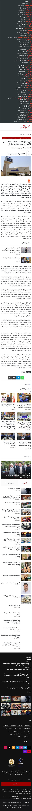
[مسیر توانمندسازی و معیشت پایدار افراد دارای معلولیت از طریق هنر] (26, 622)
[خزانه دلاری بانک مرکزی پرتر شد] (26, 505)
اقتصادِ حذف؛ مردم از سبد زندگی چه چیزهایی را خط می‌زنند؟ (11, 548)
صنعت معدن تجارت (7, 138)
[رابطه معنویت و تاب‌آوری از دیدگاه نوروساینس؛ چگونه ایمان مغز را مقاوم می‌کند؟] (26, 645)
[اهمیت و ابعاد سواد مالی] (26, 608)
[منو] (2, 127)
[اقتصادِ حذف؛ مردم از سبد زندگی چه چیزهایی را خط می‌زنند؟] (26, 549)
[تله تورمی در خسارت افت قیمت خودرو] (26, 588)
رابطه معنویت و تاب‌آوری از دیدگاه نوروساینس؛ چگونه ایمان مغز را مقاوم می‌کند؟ (11, 644)
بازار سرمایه (13, 725)
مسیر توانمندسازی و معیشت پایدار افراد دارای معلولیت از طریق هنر (11, 621)
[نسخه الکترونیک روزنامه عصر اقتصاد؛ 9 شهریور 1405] (26, 637)
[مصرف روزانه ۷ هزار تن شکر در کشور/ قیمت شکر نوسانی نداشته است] (26, 512)
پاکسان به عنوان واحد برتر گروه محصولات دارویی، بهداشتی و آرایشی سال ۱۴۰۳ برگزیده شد (11, 250)
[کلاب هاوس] (25, 751)
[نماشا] (29, 751)
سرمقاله (23, 731)
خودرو (10, 728)
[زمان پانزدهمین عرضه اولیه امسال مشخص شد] (26, 519)
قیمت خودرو (12, 734)
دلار (6, 728)
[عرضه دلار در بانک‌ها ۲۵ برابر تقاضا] (26, 599)
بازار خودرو (20, 725)
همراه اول (19, 737)
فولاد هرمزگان (20, 734)
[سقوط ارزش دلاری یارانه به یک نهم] (26, 577)
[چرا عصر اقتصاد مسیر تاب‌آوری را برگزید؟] (26, 615)
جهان (15, 728)
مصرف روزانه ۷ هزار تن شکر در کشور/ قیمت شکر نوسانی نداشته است (11, 511)
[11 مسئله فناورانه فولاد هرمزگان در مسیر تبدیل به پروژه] (26, 630)
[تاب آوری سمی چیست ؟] (26, 491)
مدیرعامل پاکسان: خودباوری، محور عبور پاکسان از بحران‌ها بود (8, 405)
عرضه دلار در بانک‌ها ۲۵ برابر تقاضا (12, 596)
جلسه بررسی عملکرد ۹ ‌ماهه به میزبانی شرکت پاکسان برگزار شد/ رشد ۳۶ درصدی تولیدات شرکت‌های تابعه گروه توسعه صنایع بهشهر (8, 424)
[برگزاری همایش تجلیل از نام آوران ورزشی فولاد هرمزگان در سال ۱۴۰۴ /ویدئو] (26, 540)
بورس (20, 728)
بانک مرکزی (6, 725)
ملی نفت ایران (27, 737)
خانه (28, 134)
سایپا (29, 731)
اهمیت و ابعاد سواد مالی (14, 605)
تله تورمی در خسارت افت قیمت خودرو (10, 583)
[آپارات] (5, 747)
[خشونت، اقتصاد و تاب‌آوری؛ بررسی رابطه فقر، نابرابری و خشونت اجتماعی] (26, 497)
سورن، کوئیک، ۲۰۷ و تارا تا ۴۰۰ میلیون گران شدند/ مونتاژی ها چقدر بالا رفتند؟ (11, 526)
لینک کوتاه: (29, 154)
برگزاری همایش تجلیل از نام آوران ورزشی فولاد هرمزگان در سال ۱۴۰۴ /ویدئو (17, 477)
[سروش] (9, 747)
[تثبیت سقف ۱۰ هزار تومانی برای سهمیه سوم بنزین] (26, 557)
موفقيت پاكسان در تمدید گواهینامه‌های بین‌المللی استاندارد (9, 443)
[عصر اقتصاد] (25, 126)
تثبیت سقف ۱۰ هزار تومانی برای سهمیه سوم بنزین (11, 555)
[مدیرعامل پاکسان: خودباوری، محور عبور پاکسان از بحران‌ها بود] (8, 397)
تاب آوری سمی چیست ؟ (14, 488)
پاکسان (23, 372)
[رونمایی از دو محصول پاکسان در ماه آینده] (26, 260)
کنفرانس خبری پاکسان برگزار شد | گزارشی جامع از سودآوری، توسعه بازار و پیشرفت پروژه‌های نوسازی (24, 425)
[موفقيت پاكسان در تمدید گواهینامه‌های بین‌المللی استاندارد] (8, 436)
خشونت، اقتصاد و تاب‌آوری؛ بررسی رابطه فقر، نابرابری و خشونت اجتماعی (11, 497)
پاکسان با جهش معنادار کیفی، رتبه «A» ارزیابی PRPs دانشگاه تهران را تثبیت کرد (24, 405)
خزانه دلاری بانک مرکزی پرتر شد (12, 502)
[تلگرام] (18, 377)
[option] (16, 470)
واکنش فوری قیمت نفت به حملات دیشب (11, 533)
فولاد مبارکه (27, 734)
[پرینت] (10, 377)
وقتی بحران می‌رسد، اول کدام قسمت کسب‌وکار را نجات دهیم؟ (11, 563)
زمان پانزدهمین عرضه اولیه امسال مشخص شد (12, 518)
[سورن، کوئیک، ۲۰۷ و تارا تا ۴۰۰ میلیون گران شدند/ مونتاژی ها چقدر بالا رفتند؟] (26, 526)
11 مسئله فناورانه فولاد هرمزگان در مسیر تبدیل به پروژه (11, 628)
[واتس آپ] (22, 377)
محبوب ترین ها (9, 483)
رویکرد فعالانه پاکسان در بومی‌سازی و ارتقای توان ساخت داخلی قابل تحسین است (24, 444)
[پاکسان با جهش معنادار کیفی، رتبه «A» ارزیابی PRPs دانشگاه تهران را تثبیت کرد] (24, 397)
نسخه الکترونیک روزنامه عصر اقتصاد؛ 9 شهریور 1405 (10, 636)
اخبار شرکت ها (23, 134)
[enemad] (20, 767)
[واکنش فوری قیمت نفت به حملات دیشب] (26, 534)
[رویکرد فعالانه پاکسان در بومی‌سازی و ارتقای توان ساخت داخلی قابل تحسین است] (24, 436)
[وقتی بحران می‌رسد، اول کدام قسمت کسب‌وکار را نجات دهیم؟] (26, 567)
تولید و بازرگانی (17, 138)
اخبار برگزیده (27, 725)
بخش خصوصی (26, 728)
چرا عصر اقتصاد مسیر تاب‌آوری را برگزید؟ (12, 613)
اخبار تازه (24, 483)
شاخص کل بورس (16, 731)
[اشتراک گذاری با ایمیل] (14, 377)
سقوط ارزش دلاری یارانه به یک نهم (11, 575)
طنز (9, 731)
